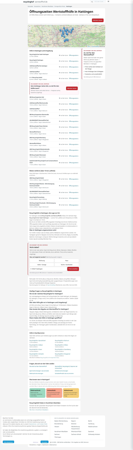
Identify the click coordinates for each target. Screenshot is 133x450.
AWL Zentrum (85, 442)
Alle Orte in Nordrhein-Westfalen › (39, 410)
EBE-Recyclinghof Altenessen (38, 155)
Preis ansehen (73, 269)
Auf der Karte (64, 55)
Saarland (91, 431)
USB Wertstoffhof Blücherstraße (39, 103)
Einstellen (44, 442)
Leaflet (88, 46)
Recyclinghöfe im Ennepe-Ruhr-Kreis (49, 357)
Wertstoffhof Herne (35, 132)
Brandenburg (59, 424)
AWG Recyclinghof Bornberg (38, 137)
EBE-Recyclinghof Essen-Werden (39, 126)
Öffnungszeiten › (74, 55)
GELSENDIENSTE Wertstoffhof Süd (39, 120)
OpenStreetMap (95, 46)
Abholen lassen (97, 20)
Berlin (90, 421)
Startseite (30, 6)
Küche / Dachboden (66, 264)
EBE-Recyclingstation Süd (37, 97)
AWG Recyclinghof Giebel (37, 178)
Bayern (73, 421)
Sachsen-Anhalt (76, 434)
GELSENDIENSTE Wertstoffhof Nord (39, 191)
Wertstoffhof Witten (35, 143)
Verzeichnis (37, 6)
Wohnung (42, 260)
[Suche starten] (92, 1)
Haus (66, 260)
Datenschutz (53, 445)
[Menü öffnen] (108, 1)
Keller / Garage (41, 264)
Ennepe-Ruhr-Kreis (60, 6)
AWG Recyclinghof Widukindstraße (39, 149)
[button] (67, 34)
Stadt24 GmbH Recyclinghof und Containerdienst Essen (44, 161)
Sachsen (57, 434)
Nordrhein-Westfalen (47, 6)
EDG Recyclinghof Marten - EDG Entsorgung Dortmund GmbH (42, 184)
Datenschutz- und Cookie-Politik (38, 424)
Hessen (57, 426)
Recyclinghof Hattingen (36, 60)
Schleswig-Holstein (94, 434)
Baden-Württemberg (61, 421)
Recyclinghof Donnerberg (37, 197)
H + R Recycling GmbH (36, 77)
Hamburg (91, 424)
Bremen (73, 424)
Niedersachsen (93, 426)
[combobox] (48, 269)
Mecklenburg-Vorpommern (75, 428)
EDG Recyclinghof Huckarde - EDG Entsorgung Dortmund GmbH (43, 204)
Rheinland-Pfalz (76, 431)
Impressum (45, 445)
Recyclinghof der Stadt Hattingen (39, 54)
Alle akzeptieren (8, 442)
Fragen (39, 445)
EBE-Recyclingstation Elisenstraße (39, 114)
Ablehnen (35, 442)
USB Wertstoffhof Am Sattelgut (38, 66)
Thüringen (58, 437)
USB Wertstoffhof (34, 72)
